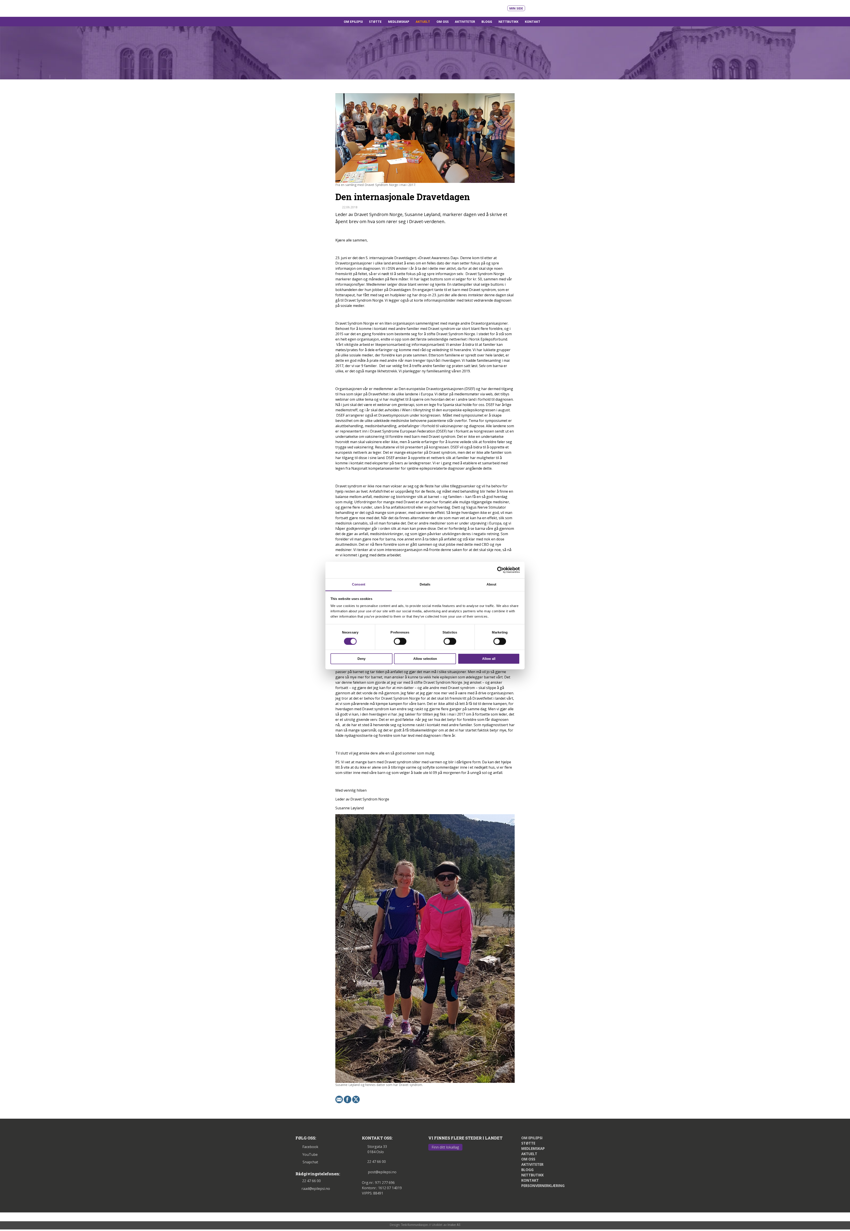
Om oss (443, 21)
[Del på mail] (339, 1099)
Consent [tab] (358, 584)
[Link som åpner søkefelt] (548, 21)
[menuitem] (353, 21)
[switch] (400, 641)
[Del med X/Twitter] (356, 1099)
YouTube (310, 1154)
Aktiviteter (465, 21)
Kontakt (532, 21)
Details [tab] (425, 584)
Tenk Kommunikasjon (414, 1225)
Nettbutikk (508, 21)
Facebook (310, 1146)
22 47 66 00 (311, 1180)
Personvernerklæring (543, 1185)
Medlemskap (398, 21)
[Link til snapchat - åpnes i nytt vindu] (551, 7)
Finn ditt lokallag (445, 1147)
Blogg (486, 21)
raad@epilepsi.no (315, 1188)
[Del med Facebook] (347, 1099)
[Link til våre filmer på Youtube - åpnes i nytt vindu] (533, 7)
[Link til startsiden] (326, 8)
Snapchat (310, 1162)
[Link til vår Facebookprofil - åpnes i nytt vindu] (544, 7)
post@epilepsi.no (382, 1172)
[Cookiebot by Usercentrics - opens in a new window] (500, 570)
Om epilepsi (353, 21)
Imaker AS (454, 1225)
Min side (516, 8)
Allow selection (425, 659)
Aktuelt (423, 21)
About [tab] (491, 584)
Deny (361, 659)
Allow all (488, 659)
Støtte (375, 21)
